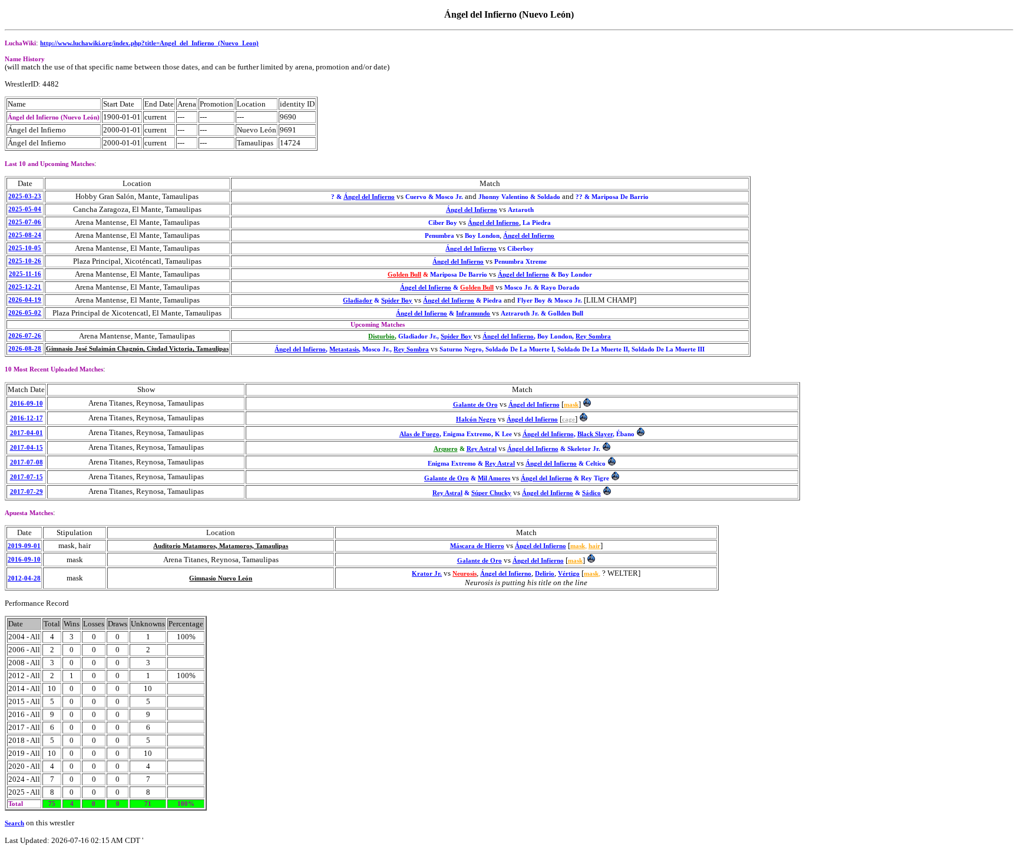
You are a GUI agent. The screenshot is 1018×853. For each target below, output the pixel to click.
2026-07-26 (24, 336)
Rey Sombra (593, 336)
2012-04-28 (24, 578)
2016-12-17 (26, 418)
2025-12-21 (24, 287)
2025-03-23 (24, 196)
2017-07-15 (26, 477)
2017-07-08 (26, 462)
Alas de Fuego (419, 434)
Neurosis (464, 573)
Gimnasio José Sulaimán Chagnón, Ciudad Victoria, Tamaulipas (137, 349)
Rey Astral (482, 449)
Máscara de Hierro (477, 546)
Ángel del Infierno (369, 197)
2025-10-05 (24, 248)
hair (594, 546)
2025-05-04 (24, 209)
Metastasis (344, 349)
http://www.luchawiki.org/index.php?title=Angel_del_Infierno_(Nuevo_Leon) (149, 43)
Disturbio (381, 336)
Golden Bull (404, 274)
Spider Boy (396, 300)
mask (571, 404)
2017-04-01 (26, 433)
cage (568, 419)
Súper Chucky (491, 493)
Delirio (544, 573)
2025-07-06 (24, 222)
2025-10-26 (24, 261)
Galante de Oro (475, 404)
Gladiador (357, 300)
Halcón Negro (476, 419)
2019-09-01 (24, 546)
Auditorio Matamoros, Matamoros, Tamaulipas (220, 546)
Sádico (591, 493)
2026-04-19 (24, 300)
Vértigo (569, 573)
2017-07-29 (26, 492)
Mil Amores (494, 478)
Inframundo (473, 313)
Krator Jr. (427, 573)
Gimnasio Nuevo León (220, 578)
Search (14, 823)
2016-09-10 (26, 403)
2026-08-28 (24, 349)
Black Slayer (595, 434)
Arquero (446, 449)
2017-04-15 (26, 447)
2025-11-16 (25, 274)
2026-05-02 (24, 313)
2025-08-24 (24, 235)
